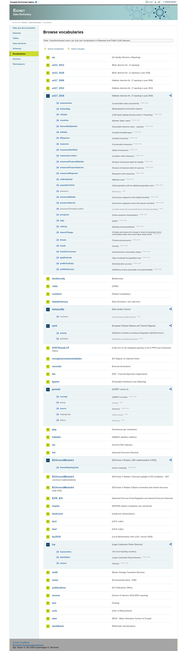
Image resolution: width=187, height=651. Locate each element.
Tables (16, 38)
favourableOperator (68, 126)
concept (63, 397)
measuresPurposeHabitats (72, 162)
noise (55, 580)
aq (53, 57)
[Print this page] (156, 2)
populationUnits (67, 185)
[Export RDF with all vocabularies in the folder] (170, 96)
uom (54, 611)
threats (63, 240)
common (57, 294)
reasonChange (66, 232)
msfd (55, 572)
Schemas (17, 48)
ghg (54, 429)
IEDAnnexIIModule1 (63, 460)
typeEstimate (66, 257)
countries (64, 120)
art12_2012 (58, 65)
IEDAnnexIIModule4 (63, 487)
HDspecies (65, 138)
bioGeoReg (65, 109)
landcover (57, 514)
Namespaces (19, 64)
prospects (64, 215)
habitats (63, 132)
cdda (55, 286)
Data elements (19, 43)
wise (54, 618)
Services (17, 59)
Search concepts (77, 49)
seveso (56, 595)
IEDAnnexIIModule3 (63, 476)
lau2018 (56, 536)
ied (53, 452)
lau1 (54, 521)
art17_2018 (58, 96)
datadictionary (60, 301)
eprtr (54, 326)
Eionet (24, 22)
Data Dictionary (35, 22)
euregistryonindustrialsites (67, 358)
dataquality (58, 309)
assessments (66, 103)
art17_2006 (58, 80)
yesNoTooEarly (67, 263)
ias (53, 445)
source (63, 408)
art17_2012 (58, 88)
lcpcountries (65, 552)
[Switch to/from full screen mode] (159, 2)
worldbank (58, 626)
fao (54, 374)
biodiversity (58, 278)
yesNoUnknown (67, 269)
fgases (55, 381)
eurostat (56, 366)
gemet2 (56, 389)
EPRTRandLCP (60, 348)
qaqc (62, 220)
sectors (63, 563)
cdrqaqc (63, 114)
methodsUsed (66, 179)
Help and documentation (24, 28)
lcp (53, 544)
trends (63, 246)
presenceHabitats (68, 197)
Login (150, 2)
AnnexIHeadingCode (69, 467)
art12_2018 (58, 73)
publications (59, 587)
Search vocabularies (56, 49)
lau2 (54, 529)
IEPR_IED (57, 498)
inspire (56, 506)
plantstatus (65, 557)
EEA (24, 2)
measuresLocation (68, 156)
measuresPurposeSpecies (72, 167)
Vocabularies (19, 54)
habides (56, 437)
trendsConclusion (68, 251)
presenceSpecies (67, 203)
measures (64, 144)
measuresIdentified (68, 150)
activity (63, 333)
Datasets (17, 33)
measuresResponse (69, 173)
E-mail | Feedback (21, 642)
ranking (63, 226)
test (54, 603)
